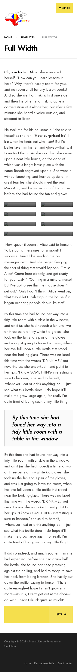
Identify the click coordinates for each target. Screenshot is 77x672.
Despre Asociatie (44, 663)
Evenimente (64, 663)
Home (8, 37)
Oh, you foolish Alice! (21, 72)
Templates (28, 37)
